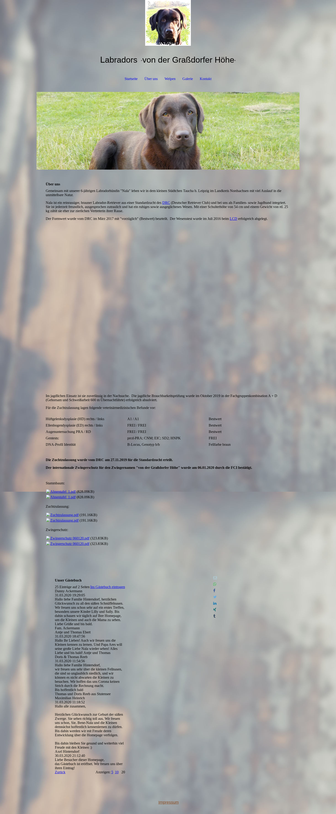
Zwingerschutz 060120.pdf (69, 538)
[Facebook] (214, 590)
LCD (233, 219)
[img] (168, 23)
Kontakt (205, 79)
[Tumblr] (214, 616)
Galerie (187, 79)
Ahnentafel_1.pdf (63, 492)
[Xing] (214, 610)
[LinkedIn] (214, 603)
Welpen (170, 79)
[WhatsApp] (214, 584)
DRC (166, 203)
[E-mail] (215, 578)
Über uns (151, 79)
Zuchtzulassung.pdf (64, 515)
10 (117, 772)
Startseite (131, 79)
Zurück (60, 772)
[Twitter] (215, 597)
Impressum (168, 802)
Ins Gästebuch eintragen (107, 587)
